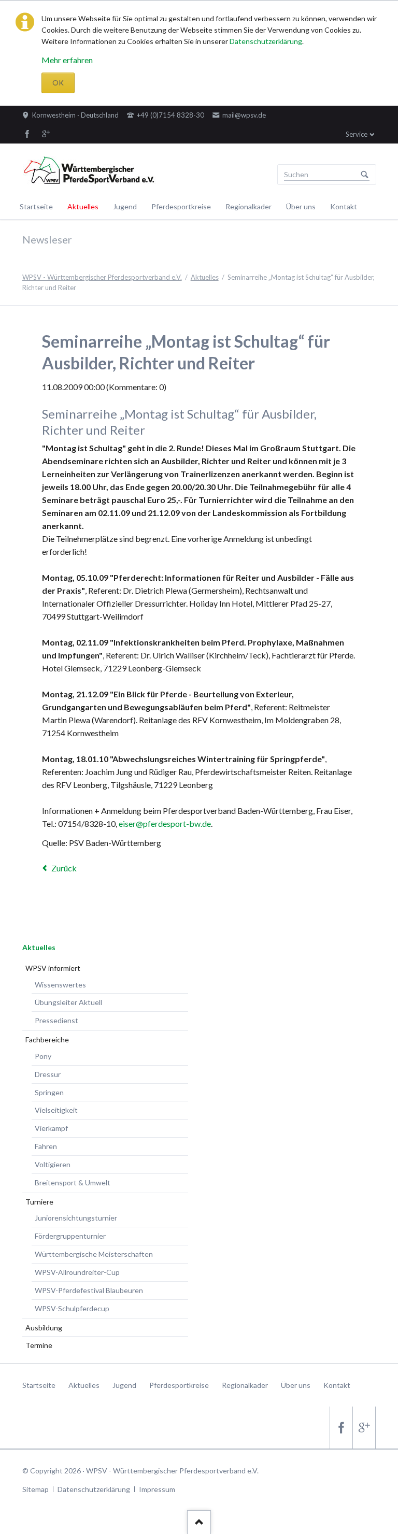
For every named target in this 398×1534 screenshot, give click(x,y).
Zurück (64, 868)
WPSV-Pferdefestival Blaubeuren (89, 1290)
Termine (38, 1345)
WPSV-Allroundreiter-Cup (77, 1272)
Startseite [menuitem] (38, 1385)
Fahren (46, 1146)
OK (58, 82)
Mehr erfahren (67, 60)
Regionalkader (248, 206)
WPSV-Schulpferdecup (72, 1308)
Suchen (364, 174)
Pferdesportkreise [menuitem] (179, 1385)
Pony (43, 1056)
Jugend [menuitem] (124, 1385)
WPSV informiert (52, 968)
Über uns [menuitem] (295, 1385)
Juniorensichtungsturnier (76, 1217)
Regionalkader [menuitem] (245, 1385)
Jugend (125, 206)
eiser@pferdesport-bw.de (165, 823)
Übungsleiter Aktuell (68, 1002)
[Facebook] (27, 133)
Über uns (301, 206)
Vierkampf (51, 1128)
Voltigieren (52, 1164)
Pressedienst (56, 1020)
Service (356, 134)
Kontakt (343, 206)
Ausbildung (43, 1327)
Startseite (36, 206)
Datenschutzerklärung (266, 41)
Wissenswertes (60, 984)
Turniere (39, 1201)
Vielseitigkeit (56, 1110)
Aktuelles (82, 206)
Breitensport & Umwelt (72, 1182)
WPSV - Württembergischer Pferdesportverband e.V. (102, 277)
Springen (49, 1092)
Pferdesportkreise (181, 206)
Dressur (48, 1074)
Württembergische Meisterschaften (94, 1254)
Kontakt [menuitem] (336, 1385)
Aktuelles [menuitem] (84, 1385)
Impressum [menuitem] (157, 1489)
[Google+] (46, 133)
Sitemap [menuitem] (35, 1489)
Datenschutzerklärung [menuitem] (94, 1489)
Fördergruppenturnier (70, 1235)
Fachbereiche (47, 1039)
